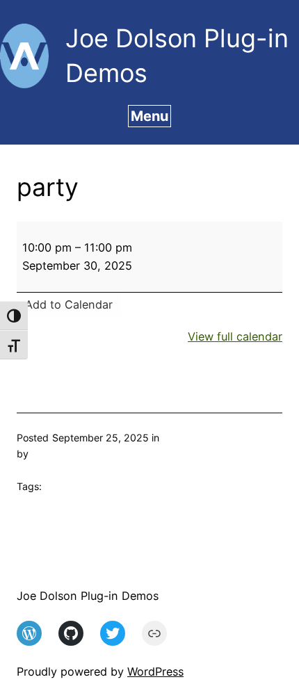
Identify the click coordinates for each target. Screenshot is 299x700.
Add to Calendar (69, 304)
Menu (149, 116)
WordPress (155, 671)
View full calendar (235, 336)
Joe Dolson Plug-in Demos (88, 596)
